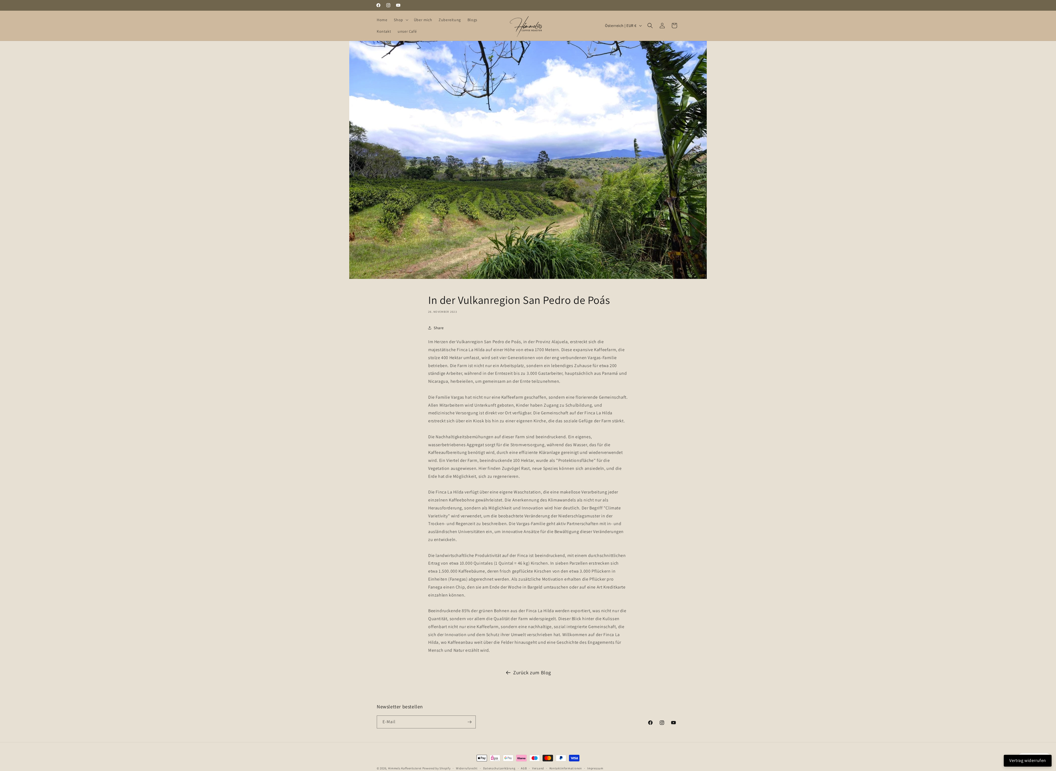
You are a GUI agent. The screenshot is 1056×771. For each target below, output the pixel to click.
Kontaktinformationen (565, 768)
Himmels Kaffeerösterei (405, 768)
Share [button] (439, 327)
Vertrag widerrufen (1027, 760)
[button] (400, 20)
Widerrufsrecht (467, 768)
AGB (524, 768)
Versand (538, 768)
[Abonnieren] (469, 721)
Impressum (595, 768)
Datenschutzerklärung (499, 768)
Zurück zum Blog (532, 672)
